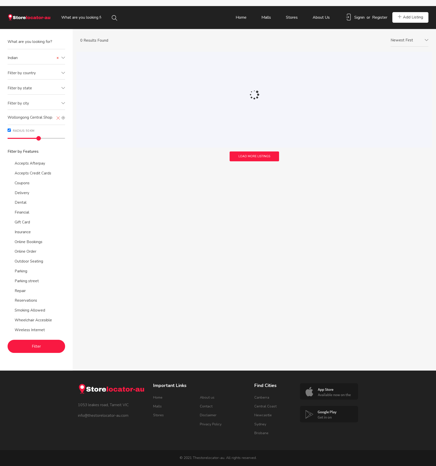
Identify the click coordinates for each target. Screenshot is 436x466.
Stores (292, 17)
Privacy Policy (211, 424)
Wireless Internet (30, 329)
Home (241, 17)
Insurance (23, 232)
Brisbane (261, 433)
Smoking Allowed (30, 310)
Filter (36, 346)
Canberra (261, 397)
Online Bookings (28, 241)
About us (321, 17)
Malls (266, 17)
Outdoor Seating (29, 261)
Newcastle (263, 415)
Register (379, 17)
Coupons (22, 183)
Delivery (22, 192)
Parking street (27, 280)
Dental (20, 202)
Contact (206, 406)
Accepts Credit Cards (33, 173)
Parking (21, 271)
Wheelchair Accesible (33, 320)
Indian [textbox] (33, 57)
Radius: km (23, 131)
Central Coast (265, 406)
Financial (22, 212)
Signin (359, 17)
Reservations (26, 300)
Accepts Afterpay (30, 163)
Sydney (260, 424)
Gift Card (22, 222)
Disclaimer (208, 415)
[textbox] (36, 73)
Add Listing (413, 17)
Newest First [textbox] (402, 40)
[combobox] (36, 58)
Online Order (25, 251)
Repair (20, 290)
